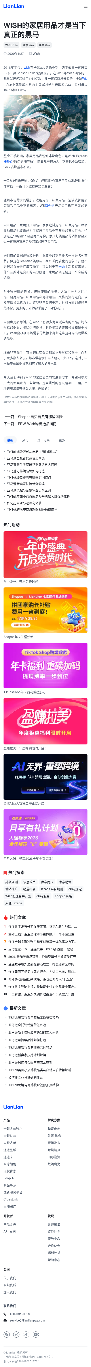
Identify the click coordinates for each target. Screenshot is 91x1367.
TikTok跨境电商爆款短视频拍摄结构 (32, 509)
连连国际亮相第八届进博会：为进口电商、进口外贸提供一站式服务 (41, 971)
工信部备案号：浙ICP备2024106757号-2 (28, 1357)
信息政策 (29, 882)
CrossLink (11, 1199)
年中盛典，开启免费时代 (21, 581)
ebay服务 (43, 896)
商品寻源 (10, 1185)
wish (27, 67)
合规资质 (10, 1285)
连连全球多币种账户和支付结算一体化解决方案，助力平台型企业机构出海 (41, 941)
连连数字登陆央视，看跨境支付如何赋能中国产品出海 (41, 986)
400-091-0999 (20, 1314)
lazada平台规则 (52, 889)
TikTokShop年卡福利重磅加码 (25, 692)
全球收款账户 (13, 1128)
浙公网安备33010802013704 (21, 1361)
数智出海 (54, 1224)
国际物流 (54, 1157)
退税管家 (10, 1171)
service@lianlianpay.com (27, 1320)
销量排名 (29, 889)
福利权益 (54, 1252)
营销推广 (11, 889)
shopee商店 (63, 896)
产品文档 (10, 1224)
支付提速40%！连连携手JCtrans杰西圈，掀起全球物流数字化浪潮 (41, 949)
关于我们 (10, 1278)
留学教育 (54, 1142)
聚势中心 (54, 1238)
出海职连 (10, 1206)
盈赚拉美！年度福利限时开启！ (25, 748)
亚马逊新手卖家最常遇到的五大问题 (32, 464)
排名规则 (11, 882)
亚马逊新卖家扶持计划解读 (26, 483)
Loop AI (9, 1178)
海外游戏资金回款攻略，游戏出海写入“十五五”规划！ (41, 979)
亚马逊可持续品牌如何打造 (26, 471)
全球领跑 (10, 1164)
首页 (14, 6)
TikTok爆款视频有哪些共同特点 (29, 477)
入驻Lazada (13, 903)
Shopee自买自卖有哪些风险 (40, 416)
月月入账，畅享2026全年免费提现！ (29, 858)
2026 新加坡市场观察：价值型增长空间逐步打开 (40, 956)
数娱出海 (54, 1164)
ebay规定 (75, 889)
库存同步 (47, 882)
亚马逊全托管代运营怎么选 (26, 458)
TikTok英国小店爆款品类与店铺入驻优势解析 (38, 496)
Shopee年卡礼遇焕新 (18, 636)
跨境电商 (44, 45)
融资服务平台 (13, 1192)
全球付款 (10, 1135)
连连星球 (10, 1149)
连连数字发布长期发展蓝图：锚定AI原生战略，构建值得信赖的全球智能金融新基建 (41, 926)
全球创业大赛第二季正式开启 (24, 803)
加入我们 (10, 1292)
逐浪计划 (54, 1231)
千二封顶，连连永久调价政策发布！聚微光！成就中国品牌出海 (41, 994)
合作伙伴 (54, 1245)
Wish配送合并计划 (18, 896)
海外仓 (8, 161)
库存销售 (65, 882)
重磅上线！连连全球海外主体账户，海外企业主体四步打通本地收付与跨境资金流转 (41, 934)
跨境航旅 (54, 1149)
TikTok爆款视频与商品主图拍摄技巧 (32, 451)
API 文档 (10, 1231)
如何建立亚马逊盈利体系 (24, 503)
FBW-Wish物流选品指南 (37, 423)
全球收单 (10, 1142)
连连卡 (8, 1157)
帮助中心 (54, 1259)
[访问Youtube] (36, 1334)
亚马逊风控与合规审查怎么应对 (29, 490)
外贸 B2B (54, 1135)
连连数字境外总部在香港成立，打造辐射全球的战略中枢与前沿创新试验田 (41, 964)
